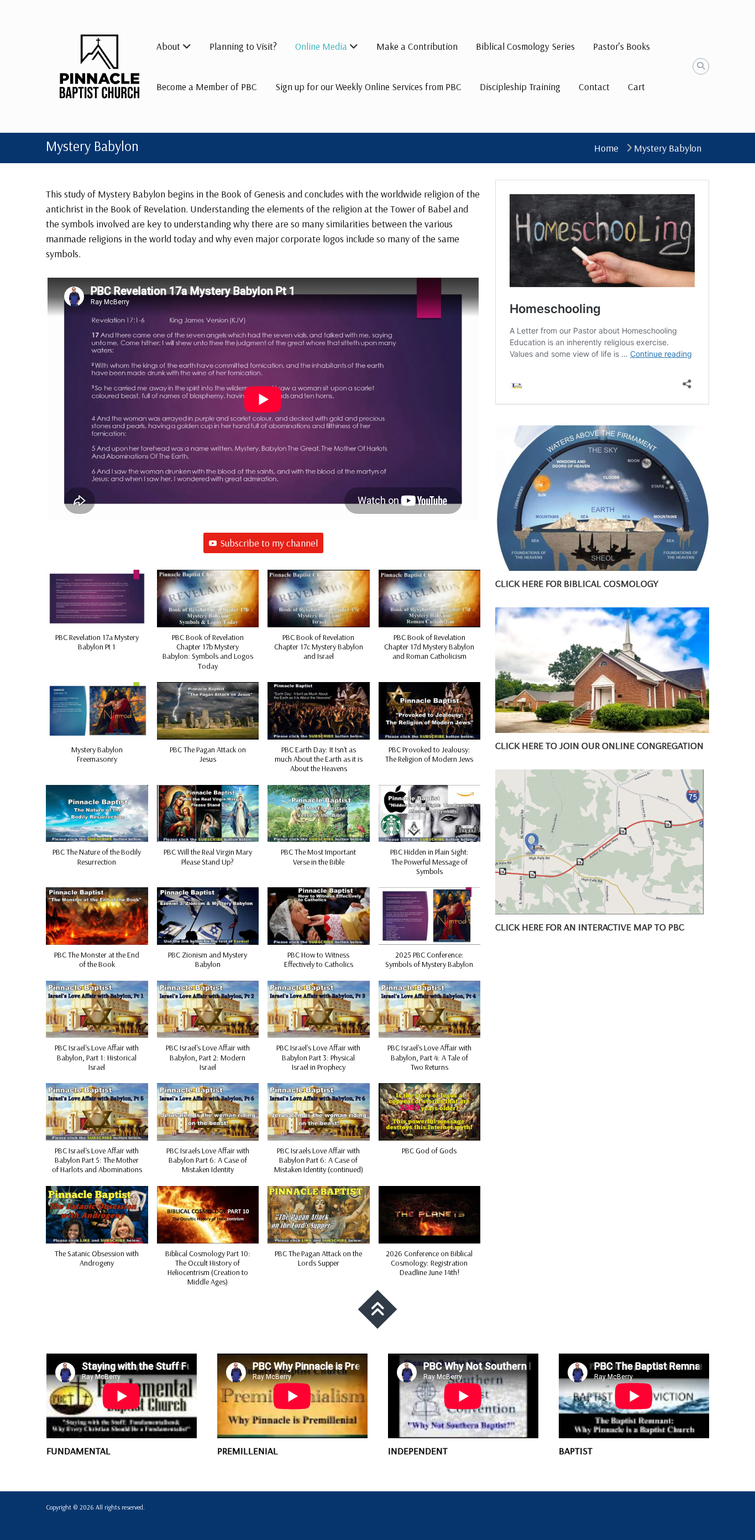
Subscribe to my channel (269, 543)
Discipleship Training (520, 86)
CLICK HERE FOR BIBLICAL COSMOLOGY (576, 583)
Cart (636, 86)
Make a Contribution (417, 46)
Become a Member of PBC (206, 86)
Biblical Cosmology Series (525, 46)
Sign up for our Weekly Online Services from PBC (368, 86)
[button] (97, 616)
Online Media (321, 46)
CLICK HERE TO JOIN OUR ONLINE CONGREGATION (599, 745)
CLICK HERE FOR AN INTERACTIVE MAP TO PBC (589, 926)
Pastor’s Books (621, 46)
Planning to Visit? (243, 46)
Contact (594, 86)
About (168, 46)
